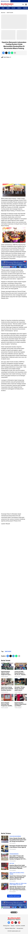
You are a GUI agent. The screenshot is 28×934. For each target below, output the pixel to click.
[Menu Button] (26, 4)
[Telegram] (9, 53)
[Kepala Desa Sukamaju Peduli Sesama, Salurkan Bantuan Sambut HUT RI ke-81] (4, 875)
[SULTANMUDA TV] (7, 4)
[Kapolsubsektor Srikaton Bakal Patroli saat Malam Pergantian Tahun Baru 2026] (21, 697)
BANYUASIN (8, 651)
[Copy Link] (15, 53)
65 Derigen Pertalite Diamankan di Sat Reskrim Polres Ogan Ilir (18, 846)
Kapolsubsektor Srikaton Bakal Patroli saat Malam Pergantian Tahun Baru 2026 (20, 704)
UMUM (8, 8)
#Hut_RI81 (11, 863)
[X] (6, 53)
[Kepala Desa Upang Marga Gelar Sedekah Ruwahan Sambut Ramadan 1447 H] (7, 681)
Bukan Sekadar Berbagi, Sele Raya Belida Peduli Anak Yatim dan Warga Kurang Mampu (17, 839)
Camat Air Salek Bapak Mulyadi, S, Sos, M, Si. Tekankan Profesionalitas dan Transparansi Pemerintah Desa (20, 673)
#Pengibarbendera (14, 853)
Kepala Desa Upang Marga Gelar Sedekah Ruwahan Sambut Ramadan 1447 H (7, 688)
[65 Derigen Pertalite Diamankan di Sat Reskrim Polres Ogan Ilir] (4, 848)
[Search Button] (23, 4)
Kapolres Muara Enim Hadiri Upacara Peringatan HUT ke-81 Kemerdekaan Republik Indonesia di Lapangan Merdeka (17, 867)
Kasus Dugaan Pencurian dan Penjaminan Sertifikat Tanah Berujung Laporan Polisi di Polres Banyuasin (7, 704)
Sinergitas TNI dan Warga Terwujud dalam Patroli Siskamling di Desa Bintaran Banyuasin (20, 688)
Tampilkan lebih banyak (14, 896)
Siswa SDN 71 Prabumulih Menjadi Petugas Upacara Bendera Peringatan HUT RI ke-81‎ (18, 857)
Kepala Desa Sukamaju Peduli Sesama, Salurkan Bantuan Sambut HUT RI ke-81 (17, 877)
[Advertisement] (14, 120)
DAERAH (19, 8)
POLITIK (13, 8)
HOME (3, 8)
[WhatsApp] (12, 53)
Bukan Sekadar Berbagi (15, 836)
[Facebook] (3, 53)
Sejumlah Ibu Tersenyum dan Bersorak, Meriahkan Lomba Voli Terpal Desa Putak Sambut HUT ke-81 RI (17, 888)
